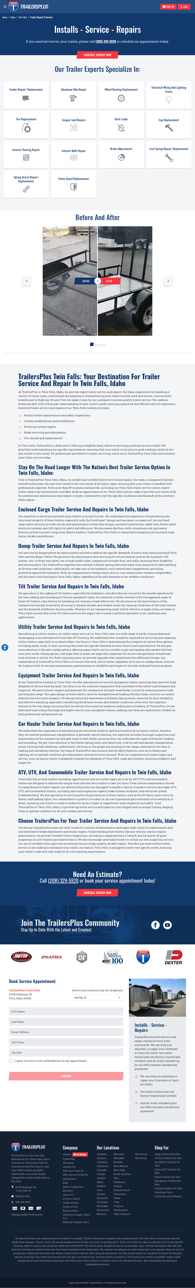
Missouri (102, 1213)
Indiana (101, 1185)
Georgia (101, 1178)
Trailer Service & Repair (168, 1196)
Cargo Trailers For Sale (167, 1154)
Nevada (118, 1162)
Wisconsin (141, 1154)
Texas (117, 1197)
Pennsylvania (122, 1189)
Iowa (99, 1189)
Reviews (68, 1190)
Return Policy (71, 1210)
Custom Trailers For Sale (168, 1188)
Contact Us (69, 1166)
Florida (101, 1174)
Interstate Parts (164, 1192)
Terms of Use (70, 1206)
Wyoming (141, 1158)
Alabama (102, 1154)
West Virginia (122, 1213)
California (102, 1166)
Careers (74, 1154)
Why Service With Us (75, 1174)
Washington (121, 1209)
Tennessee (120, 1193)
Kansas (101, 1193)
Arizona (101, 1158)
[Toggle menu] (5, 6)
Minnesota (103, 1209)
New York (119, 1170)
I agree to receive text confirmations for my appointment (51, 1060)
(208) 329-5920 (106, 41)
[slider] (97, 281)
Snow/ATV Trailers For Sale (167, 1171)
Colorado (102, 1170)
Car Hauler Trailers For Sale (167, 1164)
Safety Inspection (73, 1186)
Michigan (102, 1205)
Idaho (12, 17)
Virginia (118, 1205)
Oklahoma (119, 1182)
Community (70, 1178)
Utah (116, 1201)
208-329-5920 (22, 1201)
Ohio (116, 1178)
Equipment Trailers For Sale (168, 1182)
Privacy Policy (71, 1198)
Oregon (118, 1185)
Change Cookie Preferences (27, 1214)
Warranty (68, 1162)
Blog (65, 1182)
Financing (69, 1158)
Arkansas (102, 1162)
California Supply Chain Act (76, 1216)
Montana (119, 1154)
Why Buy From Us (73, 1170)
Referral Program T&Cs (76, 1222)
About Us (68, 1194)
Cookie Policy (71, 1202)
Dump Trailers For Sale (167, 1176)
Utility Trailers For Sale (168, 1158)
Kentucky (102, 1197)
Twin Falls (22, 17)
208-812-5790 (22, 1196)
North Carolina (122, 1174)
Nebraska (119, 1158)
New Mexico (121, 1166)
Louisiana (102, 1201)
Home (4, 17)
